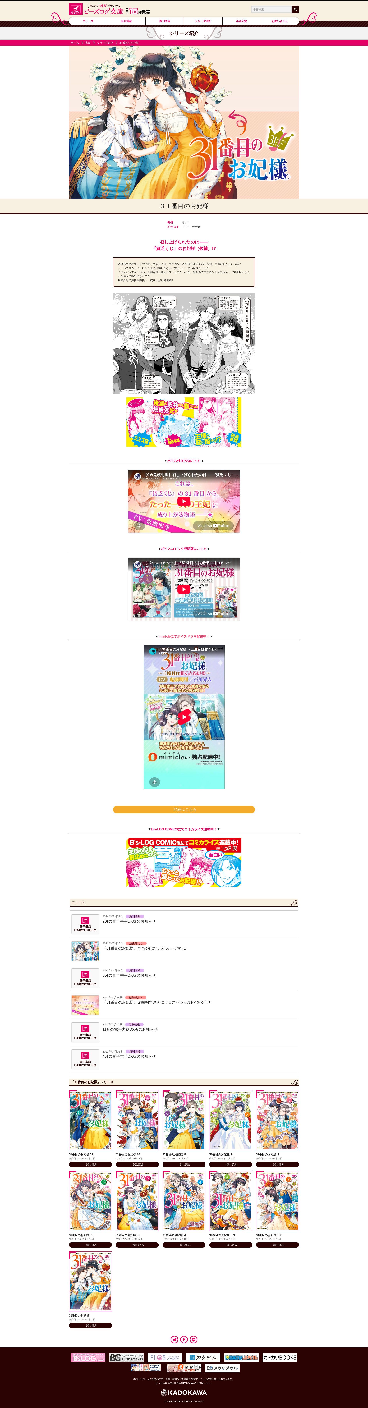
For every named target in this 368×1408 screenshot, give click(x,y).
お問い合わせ (280, 21)
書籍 (88, 42)
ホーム (75, 42)
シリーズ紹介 (203, 21)
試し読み (91, 1164)
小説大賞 (241, 21)
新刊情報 (126, 21)
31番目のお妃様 (129, 42)
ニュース (88, 21)
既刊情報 (164, 21)
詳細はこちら (185, 809)
